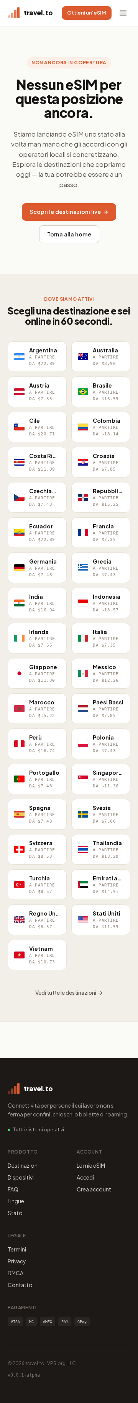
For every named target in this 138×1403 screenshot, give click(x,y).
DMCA (15, 1272)
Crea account (94, 1189)
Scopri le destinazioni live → (69, 211)
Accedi (85, 1177)
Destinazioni (23, 1165)
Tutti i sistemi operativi (38, 1130)
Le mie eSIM (91, 1165)
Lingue (16, 1201)
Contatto (20, 1284)
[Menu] (123, 13)
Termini (17, 1249)
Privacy (17, 1261)
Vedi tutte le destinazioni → (69, 992)
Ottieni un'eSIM (86, 13)
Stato (15, 1212)
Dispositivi (21, 1177)
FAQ (13, 1189)
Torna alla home (69, 234)
